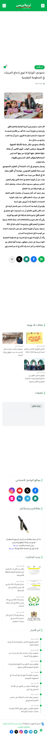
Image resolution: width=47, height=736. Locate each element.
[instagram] (12, 491)
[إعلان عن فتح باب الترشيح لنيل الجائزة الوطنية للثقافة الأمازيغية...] (34, 569)
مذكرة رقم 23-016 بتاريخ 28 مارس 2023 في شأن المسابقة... (15, 587)
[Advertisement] (23, 39)
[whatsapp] (35, 498)
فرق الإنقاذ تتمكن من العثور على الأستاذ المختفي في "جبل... (24, 688)
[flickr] (12, 498)
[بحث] (4, 6)
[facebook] (35, 491)
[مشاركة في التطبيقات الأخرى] (12, 259)
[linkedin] (20, 498)
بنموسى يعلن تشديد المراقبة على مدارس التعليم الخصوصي (24, 699)
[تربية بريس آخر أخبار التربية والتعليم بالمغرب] (23, 6)
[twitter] (27, 491)
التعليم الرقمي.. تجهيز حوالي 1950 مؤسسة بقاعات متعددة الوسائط (23, 710)
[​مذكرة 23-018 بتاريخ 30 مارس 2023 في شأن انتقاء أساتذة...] (34, 600)
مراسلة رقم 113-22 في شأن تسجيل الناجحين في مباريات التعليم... (15, 618)
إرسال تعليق (36, 406)
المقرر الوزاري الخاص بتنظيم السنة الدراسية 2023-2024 (34, 351)
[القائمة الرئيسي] (43, 6)
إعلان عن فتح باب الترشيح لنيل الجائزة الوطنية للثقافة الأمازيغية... (14, 572)
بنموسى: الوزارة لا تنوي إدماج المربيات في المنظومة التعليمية (24, 677)
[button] (34, 259)
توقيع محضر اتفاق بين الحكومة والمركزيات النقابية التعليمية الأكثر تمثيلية (35, 378)
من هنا (15, 545)
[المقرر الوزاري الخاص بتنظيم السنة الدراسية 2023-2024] (34, 338)
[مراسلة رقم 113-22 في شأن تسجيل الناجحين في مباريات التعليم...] (34, 616)
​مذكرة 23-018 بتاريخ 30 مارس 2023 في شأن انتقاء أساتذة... (15, 603)
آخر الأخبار (39, 67)
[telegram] (27, 498)
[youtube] (20, 491)
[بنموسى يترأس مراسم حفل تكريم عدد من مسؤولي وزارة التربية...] (12, 338)
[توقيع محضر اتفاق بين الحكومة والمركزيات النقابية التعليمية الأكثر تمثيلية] (34, 364)
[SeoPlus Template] (42, 723)
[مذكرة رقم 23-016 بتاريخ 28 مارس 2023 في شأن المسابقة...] (34, 585)
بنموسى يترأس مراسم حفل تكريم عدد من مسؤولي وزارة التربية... (13, 352)
